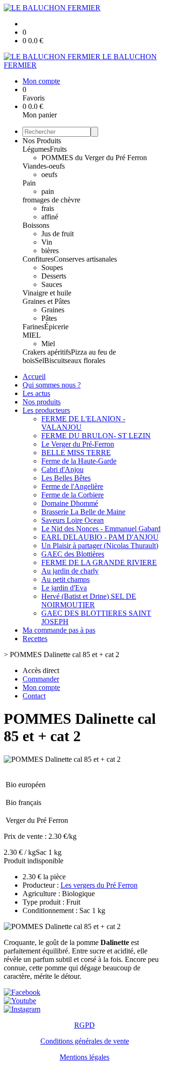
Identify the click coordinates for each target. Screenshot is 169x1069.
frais (47, 208)
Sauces (51, 284)
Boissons (36, 225)
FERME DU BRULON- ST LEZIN (96, 436)
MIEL (32, 335)
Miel (48, 344)
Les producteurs (46, 410)
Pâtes (49, 318)
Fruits (58, 149)
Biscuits (56, 360)
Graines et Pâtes (46, 301)
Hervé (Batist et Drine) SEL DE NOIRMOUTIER (88, 600)
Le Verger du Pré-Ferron (77, 444)
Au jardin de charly (70, 571)
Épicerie (56, 327)
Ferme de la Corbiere (72, 495)
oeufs (49, 174)
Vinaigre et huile (47, 293)
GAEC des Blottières (72, 554)
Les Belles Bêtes (66, 478)
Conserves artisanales (85, 259)
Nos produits (42, 402)
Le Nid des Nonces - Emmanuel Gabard (101, 529)
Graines (52, 310)
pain (47, 191)
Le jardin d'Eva (64, 588)
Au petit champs (65, 579)
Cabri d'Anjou (62, 469)
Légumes (36, 149)
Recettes (35, 639)
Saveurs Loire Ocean (72, 520)
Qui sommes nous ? (52, 385)
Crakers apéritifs (47, 352)
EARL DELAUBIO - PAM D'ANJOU (100, 537)
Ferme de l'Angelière (72, 486)
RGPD (84, 1025)
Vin (46, 242)
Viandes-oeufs (44, 166)
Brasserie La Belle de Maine (83, 512)
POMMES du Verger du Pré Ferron (94, 158)
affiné (49, 217)
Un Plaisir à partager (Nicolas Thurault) (99, 546)
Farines (33, 327)
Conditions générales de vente (84, 1041)
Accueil (34, 376)
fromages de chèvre (51, 200)
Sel (39, 360)
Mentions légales (84, 1057)
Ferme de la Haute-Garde (78, 461)
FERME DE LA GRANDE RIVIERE (99, 562)
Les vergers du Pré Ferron (99, 885)
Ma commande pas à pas (59, 630)
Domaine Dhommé (69, 503)
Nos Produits (42, 141)
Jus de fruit (57, 234)
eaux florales (86, 360)
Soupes (52, 267)
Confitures (38, 259)
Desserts (53, 276)
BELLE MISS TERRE (76, 453)
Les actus (36, 393)
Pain (29, 183)
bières (50, 251)
